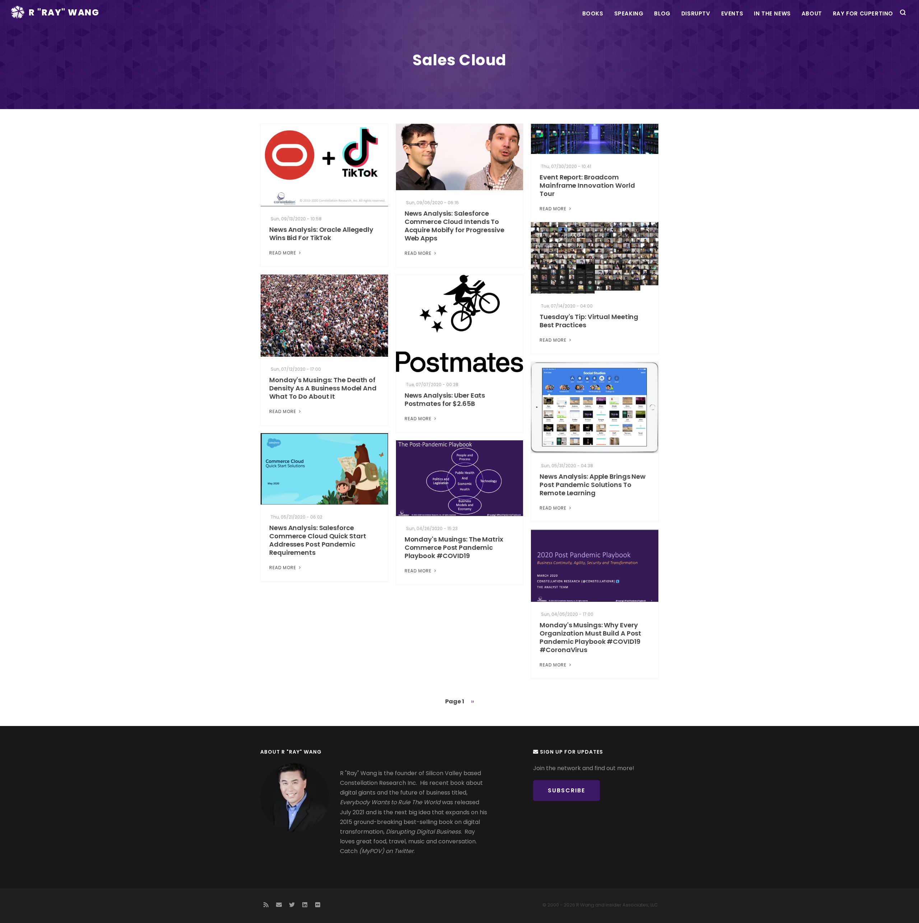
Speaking (629, 13)
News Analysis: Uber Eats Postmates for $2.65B (445, 399)
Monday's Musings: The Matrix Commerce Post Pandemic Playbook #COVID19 (454, 547)
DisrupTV (695, 13)
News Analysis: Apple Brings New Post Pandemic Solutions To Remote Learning (592, 484)
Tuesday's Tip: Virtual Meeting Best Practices (589, 320)
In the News (772, 13)
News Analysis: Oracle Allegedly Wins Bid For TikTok (321, 233)
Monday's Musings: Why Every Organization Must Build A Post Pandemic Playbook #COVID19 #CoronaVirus (590, 637)
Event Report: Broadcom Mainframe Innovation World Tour (587, 185)
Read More (283, 253)
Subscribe (566, 790)
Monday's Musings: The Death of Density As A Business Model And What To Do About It (323, 388)
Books (592, 13)
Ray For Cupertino (863, 13)
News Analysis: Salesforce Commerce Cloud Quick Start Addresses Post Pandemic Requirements (317, 540)
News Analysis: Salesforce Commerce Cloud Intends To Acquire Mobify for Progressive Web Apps (454, 226)
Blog (662, 13)
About (812, 13)
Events (732, 13)
